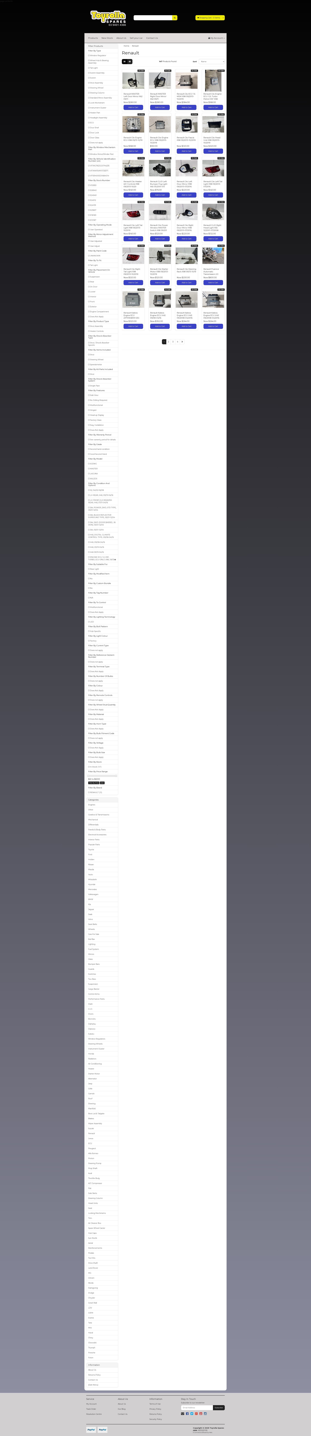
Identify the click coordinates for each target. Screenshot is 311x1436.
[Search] (174, 17)
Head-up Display (97, 415)
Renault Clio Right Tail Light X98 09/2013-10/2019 (132, 271)
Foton (90, 1358)
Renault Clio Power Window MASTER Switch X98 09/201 (159, 227)
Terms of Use (155, 1404)
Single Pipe (95, 386)
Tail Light (94, 68)
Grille (90, 1089)
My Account (91, 1404)
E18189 (93, 215)
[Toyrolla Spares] (108, 16)
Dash (90, 1004)
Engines (91, 805)
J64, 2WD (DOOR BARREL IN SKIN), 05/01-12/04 (102, 523)
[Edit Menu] (93, 1385)
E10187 (93, 220)
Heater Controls (97, 331)
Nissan (91, 864)
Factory (93, 641)
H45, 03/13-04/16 (97, 547)
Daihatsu (92, 1024)
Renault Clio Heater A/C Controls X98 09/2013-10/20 (133, 184)
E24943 (93, 195)
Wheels (91, 929)
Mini (90, 1328)
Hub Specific (95, 631)
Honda (91, 1054)
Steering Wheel (96, 88)
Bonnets (91, 1019)
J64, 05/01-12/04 (97, 530)
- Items (209, 18)
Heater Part (95, 113)
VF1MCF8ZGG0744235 (99, 166)
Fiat (89, 1188)
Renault (91, 1133)
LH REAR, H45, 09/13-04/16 (101, 495)
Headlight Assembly (98, 118)
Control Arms (93, 994)
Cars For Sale (93, 934)
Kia (89, 904)
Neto (210, 1432)
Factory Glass (95, 420)
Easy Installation (97, 425)
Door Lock (94, 133)
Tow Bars (92, 979)
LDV (90, 1308)
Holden (91, 859)
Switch (93, 78)
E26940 (93, 190)
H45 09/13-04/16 (97, 552)
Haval (90, 1333)
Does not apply (96, 143)
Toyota (91, 849)
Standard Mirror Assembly (101, 98)
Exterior (93, 307)
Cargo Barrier (93, 989)
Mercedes (92, 889)
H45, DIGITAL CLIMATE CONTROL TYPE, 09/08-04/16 (101, 536)
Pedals (91, 1253)
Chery (90, 1338)
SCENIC (93, 464)
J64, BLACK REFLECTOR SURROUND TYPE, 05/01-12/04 (101, 516)
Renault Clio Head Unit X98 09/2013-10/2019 (211, 140)
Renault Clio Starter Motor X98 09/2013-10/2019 (159, 271)
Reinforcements (95, 1248)
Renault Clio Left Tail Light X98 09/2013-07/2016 (212, 184)
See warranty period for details (103, 440)
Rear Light (94, 569)
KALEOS (93, 479)
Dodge (91, 1293)
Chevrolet (92, 1343)
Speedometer (96, 364)
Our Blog (121, 1409)
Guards (91, 969)
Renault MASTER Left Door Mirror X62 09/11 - (133, 96)
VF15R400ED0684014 (99, 176)
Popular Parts (94, 844)
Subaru (91, 1034)
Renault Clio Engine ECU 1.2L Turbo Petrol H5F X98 (212, 96)
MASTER (94, 469)
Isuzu (90, 874)
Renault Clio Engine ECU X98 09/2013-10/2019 (159, 140)
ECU (92, 123)
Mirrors (91, 954)
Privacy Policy (155, 1409)
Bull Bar (91, 939)
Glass (90, 959)
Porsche (91, 1353)
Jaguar (91, 909)
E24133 (93, 205)
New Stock (107, 38)
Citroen (91, 1278)
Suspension (95, 277)
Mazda (91, 869)
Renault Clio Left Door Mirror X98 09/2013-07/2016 (184, 184)
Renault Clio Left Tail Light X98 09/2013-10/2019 (133, 227)
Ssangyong (93, 1288)
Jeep (90, 1084)
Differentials (93, 825)
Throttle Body (94, 1178)
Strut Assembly (96, 83)
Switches (92, 974)
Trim (90, 1218)
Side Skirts (92, 1193)
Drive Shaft (93, 1263)
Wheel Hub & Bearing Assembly (98, 61)
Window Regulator (98, 55)
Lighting (91, 944)
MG (89, 1273)
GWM (90, 1313)
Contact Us (152, 38)
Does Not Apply (97, 317)
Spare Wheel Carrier (96, 1228)
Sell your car (136, 38)
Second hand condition (100, 449)
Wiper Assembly (95, 1123)
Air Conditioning (95, 1064)
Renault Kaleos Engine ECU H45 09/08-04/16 (158, 315)
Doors (90, 1014)
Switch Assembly (97, 73)
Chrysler (91, 1298)
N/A (91, 598)
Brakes (91, 1118)
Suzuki (91, 1128)
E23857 (93, 210)
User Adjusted (96, 241)
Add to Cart (133, 107)
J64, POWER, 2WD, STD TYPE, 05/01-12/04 (102, 508)
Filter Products (95, 46)
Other (90, 810)
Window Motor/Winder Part (102, 154)
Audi (90, 1173)
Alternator (92, 1079)
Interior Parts (93, 840)
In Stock (95, 767)
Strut (92, 355)
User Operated (96, 230)
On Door (93, 287)
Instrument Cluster (98, 108)
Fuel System (93, 949)
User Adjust (95, 246)
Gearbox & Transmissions (98, 815)
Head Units (93, 1203)
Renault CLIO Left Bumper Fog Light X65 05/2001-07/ (158, 184)
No (91, 579)
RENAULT (96, 792)
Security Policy (155, 1419)
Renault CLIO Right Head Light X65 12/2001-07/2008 (212, 227)
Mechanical (93, 820)
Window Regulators (96, 1039)
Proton (91, 1158)
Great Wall (92, 1303)
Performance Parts (96, 999)
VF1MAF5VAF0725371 (99, 171)
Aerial (90, 1243)
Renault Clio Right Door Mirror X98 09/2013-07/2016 (185, 227)
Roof (90, 1099)
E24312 (93, 200)
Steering (91, 1104)
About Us (121, 38)
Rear (92, 282)
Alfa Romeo (93, 1153)
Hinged (93, 410)
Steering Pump (94, 1163)
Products (93, 38)
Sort (195, 62)
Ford (90, 854)
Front (92, 302)
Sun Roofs (92, 1238)
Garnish (91, 1094)
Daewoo (91, 1029)
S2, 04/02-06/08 (97, 490)
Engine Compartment (99, 312)
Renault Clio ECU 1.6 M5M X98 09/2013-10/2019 (186, 96)
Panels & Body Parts (97, 830)
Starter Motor (94, 1074)
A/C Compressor (95, 1183)
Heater (91, 1069)
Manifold (91, 1108)
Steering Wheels (95, 1044)
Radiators (92, 1059)
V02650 (93, 185)
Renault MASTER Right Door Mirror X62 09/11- (158, 96)
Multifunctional (96, 405)
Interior (93, 297)
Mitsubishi (92, 879)
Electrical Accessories (97, 835)
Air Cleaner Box (94, 1223)
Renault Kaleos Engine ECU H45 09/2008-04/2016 (184, 315)
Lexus (90, 1138)
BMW (90, 899)
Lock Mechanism (97, 103)
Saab (90, 914)
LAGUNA (94, 474)
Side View (94, 395)
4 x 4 (90, 1009)
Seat (90, 1208)
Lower (92, 292)
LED (92, 622)
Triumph (91, 1348)
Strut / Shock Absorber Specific (98, 344)
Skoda (90, 1283)
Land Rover (93, 1268)
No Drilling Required (98, 400)
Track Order (91, 1409)
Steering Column (97, 93)
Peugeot (92, 1148)
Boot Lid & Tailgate (96, 1113)
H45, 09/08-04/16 (97, 542)
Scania (91, 1318)
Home (126, 46)
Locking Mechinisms (97, 1213)
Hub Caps (92, 1233)
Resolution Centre (94, 1414)
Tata (90, 1323)
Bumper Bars (93, 964)
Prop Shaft (92, 1168)
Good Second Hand (98, 454)
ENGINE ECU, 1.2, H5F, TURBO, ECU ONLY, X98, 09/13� (102, 558)
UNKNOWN (95, 256)
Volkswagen (93, 894)
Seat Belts (92, 924)
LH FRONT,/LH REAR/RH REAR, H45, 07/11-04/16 (100, 501)
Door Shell (94, 128)
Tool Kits (91, 1258)
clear (102, 783)
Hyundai (91, 884)
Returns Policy (94, 1375)
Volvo (90, 919)
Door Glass (94, 138)
